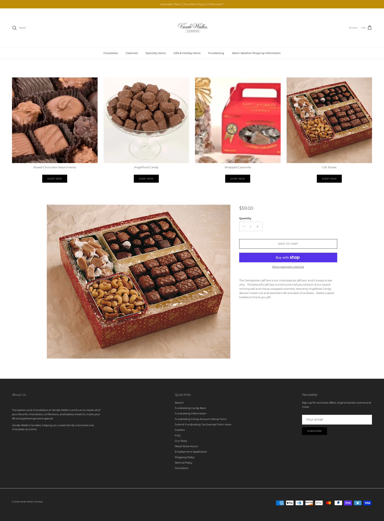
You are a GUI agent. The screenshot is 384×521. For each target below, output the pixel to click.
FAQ (177, 435)
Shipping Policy (185, 457)
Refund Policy (183, 462)
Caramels (132, 53)
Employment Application (191, 451)
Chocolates (110, 53)
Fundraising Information (190, 413)
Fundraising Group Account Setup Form (201, 419)
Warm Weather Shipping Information (256, 53)
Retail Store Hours (186, 446)
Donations (181, 468)
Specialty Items (156, 53)
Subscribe (314, 431)
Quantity (245, 218)
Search (179, 402)
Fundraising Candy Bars (190, 408)
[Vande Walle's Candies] (192, 27)
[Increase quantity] (258, 226)
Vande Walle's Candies (31, 501)
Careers (180, 429)
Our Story (181, 440)
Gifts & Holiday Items (186, 53)
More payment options (288, 267)
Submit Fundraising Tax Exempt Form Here (203, 424)
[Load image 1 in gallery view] (138, 282)
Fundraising (216, 53)
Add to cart (288, 243)
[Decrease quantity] (242, 226)
